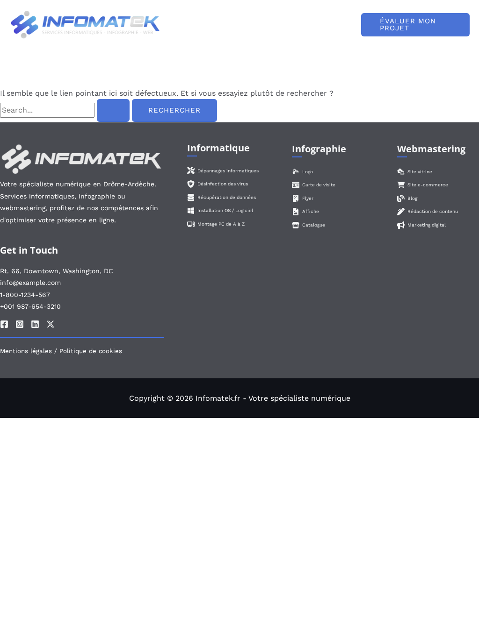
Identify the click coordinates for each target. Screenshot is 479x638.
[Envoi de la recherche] (113, 110)
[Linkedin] (35, 324)
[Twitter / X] (50, 324)
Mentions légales (26, 350)
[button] (415, 24)
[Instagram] (19, 324)
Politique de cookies (90, 350)
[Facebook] (4, 324)
